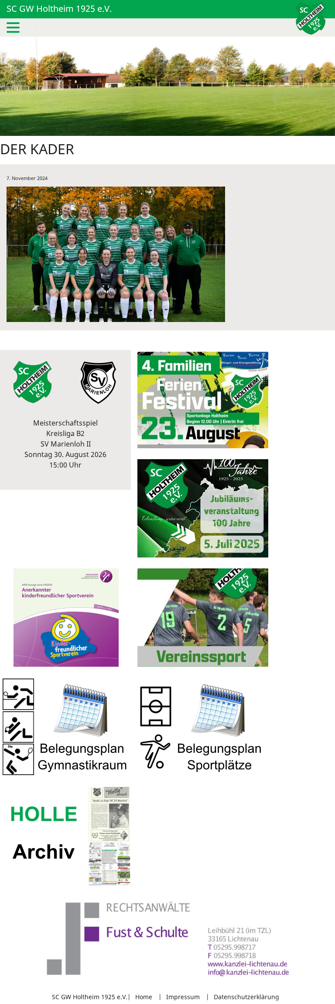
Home (143, 997)
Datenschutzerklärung (246, 997)
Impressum (183, 997)
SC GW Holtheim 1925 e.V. (59, 8)
